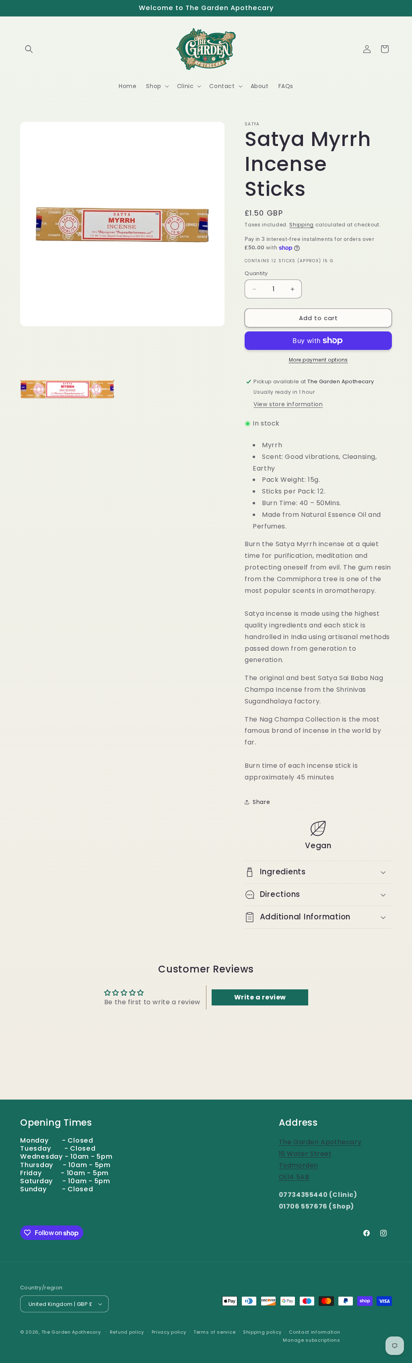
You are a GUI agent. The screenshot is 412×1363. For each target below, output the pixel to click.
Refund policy (127, 1332)
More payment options (318, 359)
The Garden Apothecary (71, 1332)
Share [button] (261, 802)
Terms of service (214, 1332)
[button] (29, 49)
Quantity (256, 273)
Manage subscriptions (311, 1340)
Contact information (314, 1332)
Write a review (260, 997)
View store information (288, 404)
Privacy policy (169, 1332)
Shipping (301, 224)
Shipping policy (262, 1332)
